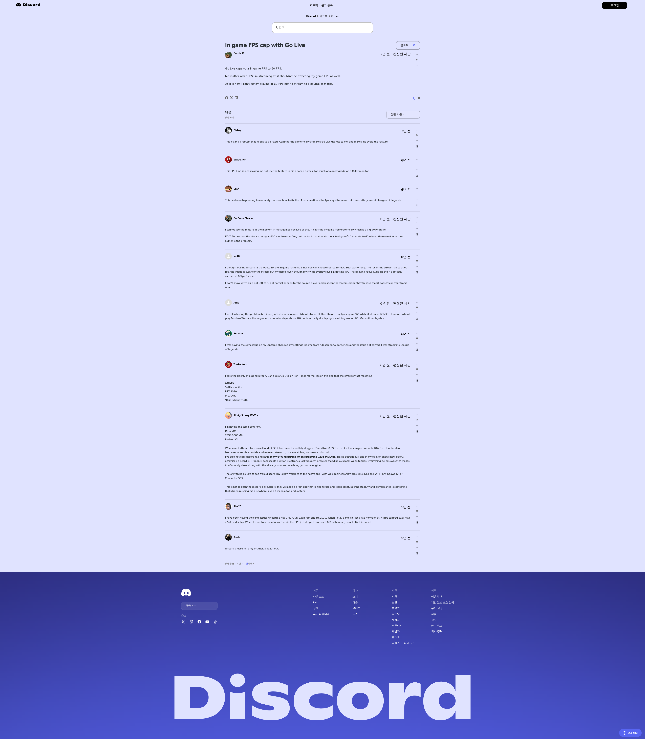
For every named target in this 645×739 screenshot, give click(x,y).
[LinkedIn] (236, 97)
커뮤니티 (397, 625)
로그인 (244, 564)
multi (236, 256)
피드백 (314, 5)
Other (335, 16)
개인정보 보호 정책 (442, 602)
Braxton (238, 333)
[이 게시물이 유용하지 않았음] (417, 65)
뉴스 (355, 614)
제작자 (396, 619)
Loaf (236, 189)
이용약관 (436, 596)
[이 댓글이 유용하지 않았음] (417, 141)
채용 (355, 602)
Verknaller (239, 159)
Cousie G (238, 53)
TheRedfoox (240, 364)
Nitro (316, 602)
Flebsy (237, 130)
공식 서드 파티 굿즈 (403, 643)
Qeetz (236, 537)
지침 (434, 614)
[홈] (28, 6)
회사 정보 (437, 631)
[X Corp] (231, 97)
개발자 (396, 631)
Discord (311, 16)
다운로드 (318, 596)
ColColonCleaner (243, 218)
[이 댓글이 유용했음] (417, 130)
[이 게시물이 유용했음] (417, 54)
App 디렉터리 (321, 614)
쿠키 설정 (437, 608)
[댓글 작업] (417, 146)
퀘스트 (396, 637)
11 (418, 98)
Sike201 (237, 506)
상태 (315, 608)
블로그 (396, 608)
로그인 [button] (615, 5)
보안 (394, 602)
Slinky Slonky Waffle (245, 415)
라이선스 (436, 625)
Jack (236, 303)
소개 (355, 596)
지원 (394, 596)
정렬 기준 (397, 114)
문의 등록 (327, 5)
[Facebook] (226, 97)
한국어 (189, 605)
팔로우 (404, 45)
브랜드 (356, 608)
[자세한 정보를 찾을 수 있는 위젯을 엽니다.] (630, 733)
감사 (434, 619)
